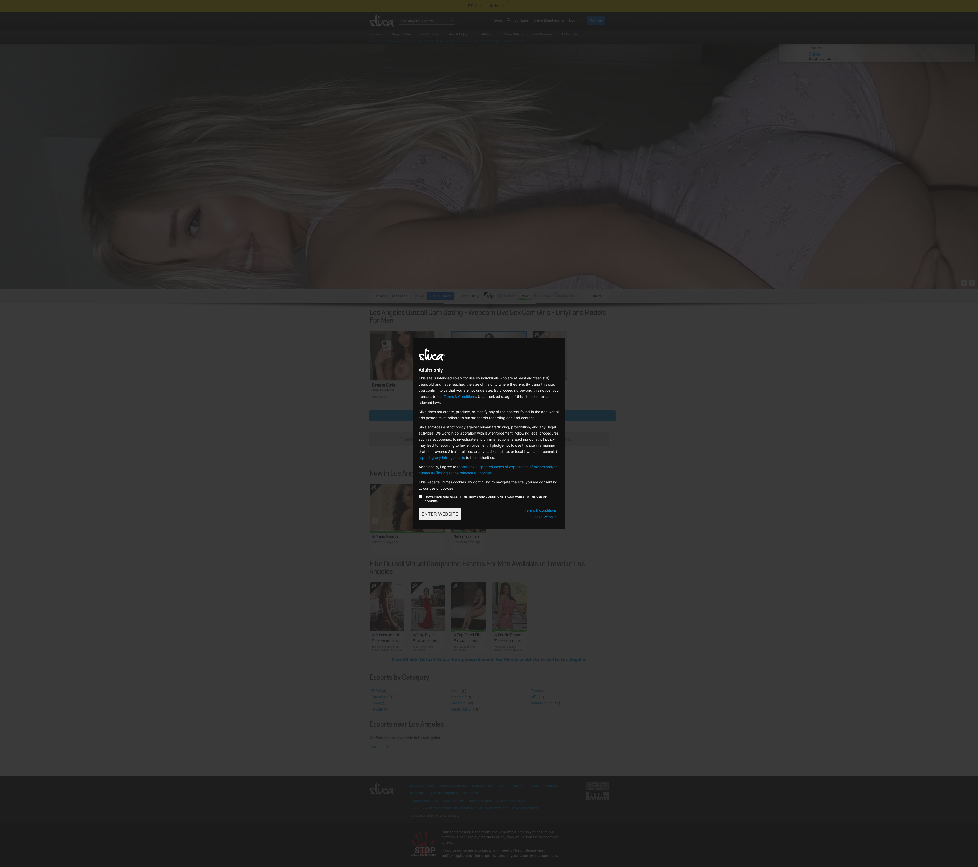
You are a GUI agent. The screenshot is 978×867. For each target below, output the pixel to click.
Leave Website (544, 517)
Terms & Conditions (460, 396)
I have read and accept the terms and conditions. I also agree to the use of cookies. (486, 499)
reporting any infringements (442, 457)
